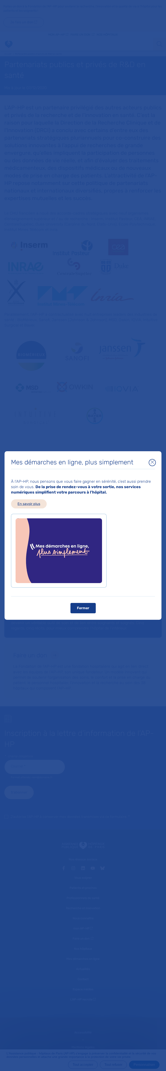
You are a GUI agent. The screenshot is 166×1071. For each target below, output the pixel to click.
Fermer (83, 608)
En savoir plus (29, 504)
